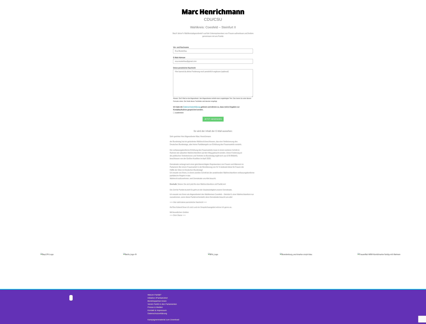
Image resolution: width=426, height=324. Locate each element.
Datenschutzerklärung (191, 107)
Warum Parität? (154, 295)
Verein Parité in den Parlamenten (162, 304)
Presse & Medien (155, 307)
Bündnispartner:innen (157, 301)
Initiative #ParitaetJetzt (158, 298)
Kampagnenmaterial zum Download (163, 320)
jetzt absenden (213, 119)
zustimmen (179, 113)
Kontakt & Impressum (157, 310)
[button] (2, 254)
